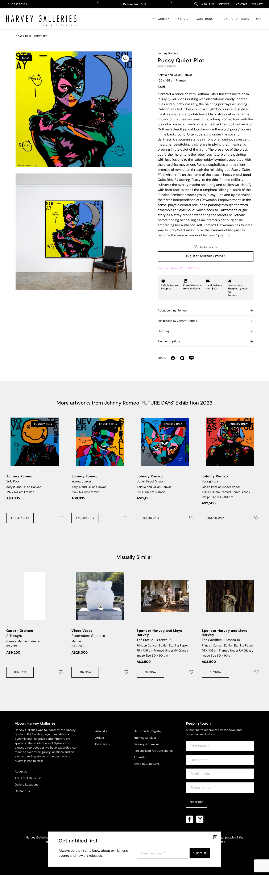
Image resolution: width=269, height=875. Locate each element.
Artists (183, 19)
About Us (21, 771)
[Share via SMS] (191, 358)
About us (208, 4)
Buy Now (20, 672)
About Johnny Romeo (172, 310)
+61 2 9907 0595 (16, 4)
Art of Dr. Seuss (234, 19)
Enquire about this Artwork (205, 256)
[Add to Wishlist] (61, 518)
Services (223, 4)
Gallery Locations (26, 784)
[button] (98, 2)
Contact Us (22, 791)
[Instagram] (199, 819)
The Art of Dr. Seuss (28, 778)
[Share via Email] (173, 358)
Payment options (169, 341)
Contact (242, 4)
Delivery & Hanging (147, 744)
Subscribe (196, 802)
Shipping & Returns (147, 764)
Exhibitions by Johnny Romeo (177, 321)
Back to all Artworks (32, 36)
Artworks (160, 19)
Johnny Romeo (168, 53)
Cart (259, 19)
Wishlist (257, 4)
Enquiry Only (20, 518)
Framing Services (145, 738)
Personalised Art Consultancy (154, 751)
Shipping (163, 331)
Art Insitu (140, 757)
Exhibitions (204, 19)
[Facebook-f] (189, 819)
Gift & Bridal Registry (148, 731)
